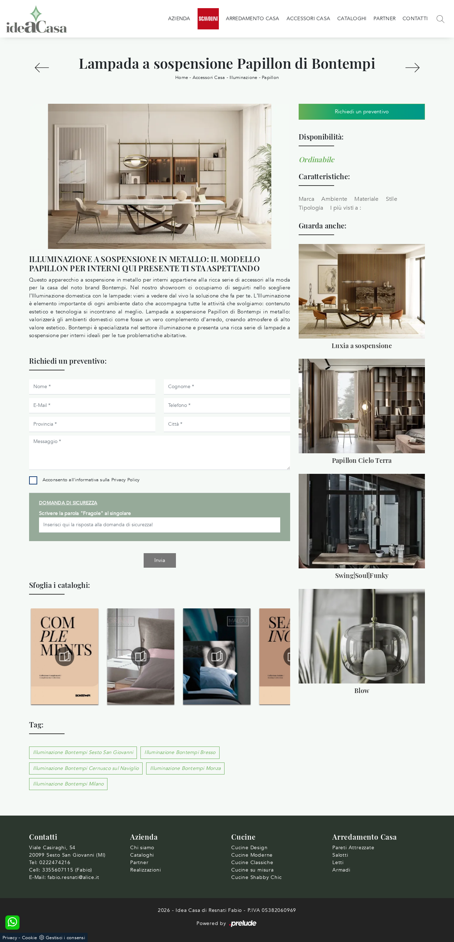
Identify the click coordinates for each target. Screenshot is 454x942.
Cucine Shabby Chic (256, 877)
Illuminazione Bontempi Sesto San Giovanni (83, 752)
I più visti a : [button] (345, 208)
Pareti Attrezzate (353, 847)
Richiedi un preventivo (362, 111)
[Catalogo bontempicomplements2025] (64, 656)
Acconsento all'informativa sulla (91, 480)
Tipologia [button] (311, 208)
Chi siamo (142, 847)
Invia (159, 560)
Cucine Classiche (252, 862)
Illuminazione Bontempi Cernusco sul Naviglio (86, 768)
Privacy (9, 938)
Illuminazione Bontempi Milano (68, 784)
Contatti (415, 18)
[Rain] (41, 68)
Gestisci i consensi (65, 938)
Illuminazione (243, 77)
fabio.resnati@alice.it (73, 877)
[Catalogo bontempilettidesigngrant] (140, 656)
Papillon (270, 77)
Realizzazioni (145, 870)
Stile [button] (391, 199)
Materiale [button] (366, 199)
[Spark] (412, 68)
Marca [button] (306, 199)
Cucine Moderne (252, 855)
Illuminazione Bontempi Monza (185, 768)
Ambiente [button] (334, 199)
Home (181, 77)
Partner (384, 18)
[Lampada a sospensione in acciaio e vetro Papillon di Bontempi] (160, 176)
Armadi (341, 870)
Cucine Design (249, 847)
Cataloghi (351, 18)
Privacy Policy (125, 480)
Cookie (29, 938)
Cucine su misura (252, 870)
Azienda (179, 18)
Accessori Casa (309, 18)
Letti (338, 862)
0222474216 (55, 862)
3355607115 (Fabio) (67, 870)
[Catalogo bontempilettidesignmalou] (216, 656)
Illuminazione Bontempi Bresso (179, 752)
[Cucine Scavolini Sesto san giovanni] (208, 18)
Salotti (340, 855)
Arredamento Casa (252, 18)
